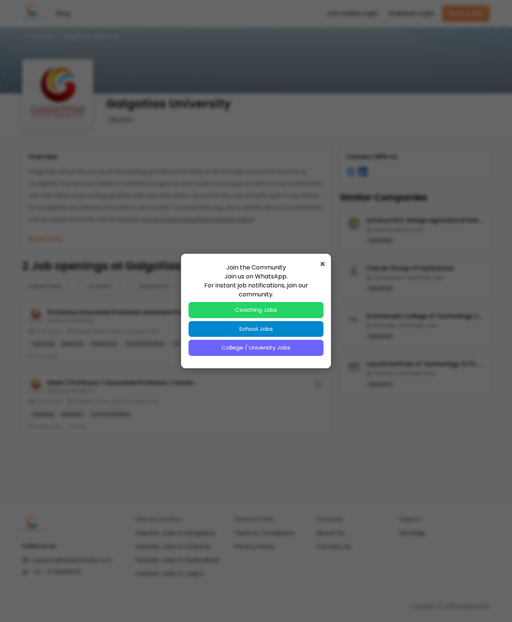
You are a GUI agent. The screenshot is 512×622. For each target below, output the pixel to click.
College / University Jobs (256, 347)
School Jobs (256, 329)
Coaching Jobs (256, 310)
